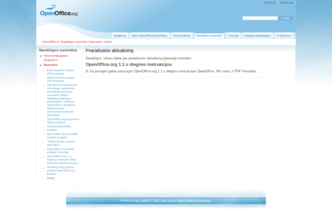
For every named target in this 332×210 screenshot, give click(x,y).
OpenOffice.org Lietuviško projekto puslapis (62, 135)
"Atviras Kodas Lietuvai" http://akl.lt (61, 143)
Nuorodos (95, 41)
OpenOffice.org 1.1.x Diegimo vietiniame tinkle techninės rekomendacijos (62, 159)
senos (51, 178)
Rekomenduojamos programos (56, 57)
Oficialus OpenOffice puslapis (59, 128)
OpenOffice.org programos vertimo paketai (63, 121)
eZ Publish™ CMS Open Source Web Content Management (173, 200)
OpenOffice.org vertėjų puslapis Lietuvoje (60, 151)
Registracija (287, 2)
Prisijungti (270, 2)
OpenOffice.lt (50, 41)
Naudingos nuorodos (74, 41)
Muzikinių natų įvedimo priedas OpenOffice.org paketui (61, 170)
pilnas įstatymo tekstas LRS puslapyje (60, 72)
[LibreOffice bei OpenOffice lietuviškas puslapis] (57, 16)
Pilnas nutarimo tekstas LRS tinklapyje (61, 79)
